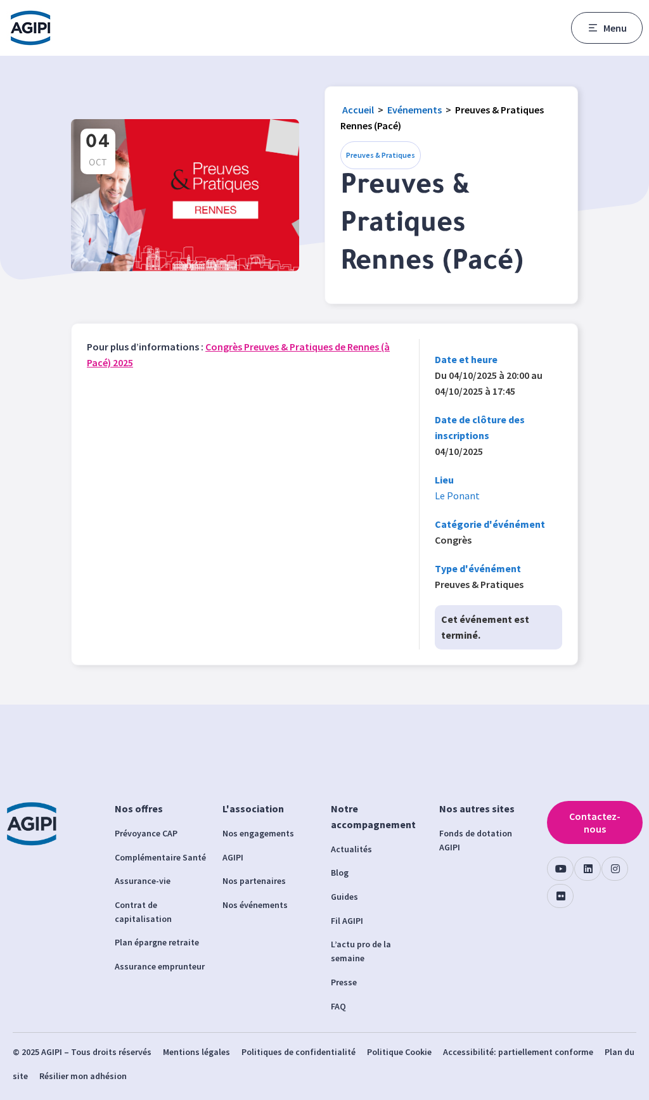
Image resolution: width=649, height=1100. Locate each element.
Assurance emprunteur (160, 966)
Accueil (358, 109)
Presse (344, 982)
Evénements (414, 109)
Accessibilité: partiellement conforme (518, 1052)
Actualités (351, 849)
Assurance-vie (142, 880)
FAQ (338, 1006)
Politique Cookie (399, 1052)
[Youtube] (560, 869)
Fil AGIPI (347, 920)
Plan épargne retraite (157, 942)
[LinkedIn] (587, 869)
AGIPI (232, 857)
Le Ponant (457, 495)
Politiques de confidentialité (298, 1052)
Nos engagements (258, 833)
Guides (344, 896)
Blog (340, 872)
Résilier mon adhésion (83, 1076)
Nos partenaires (254, 880)
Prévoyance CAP (146, 833)
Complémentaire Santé (160, 857)
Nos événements (255, 905)
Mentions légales (196, 1052)
